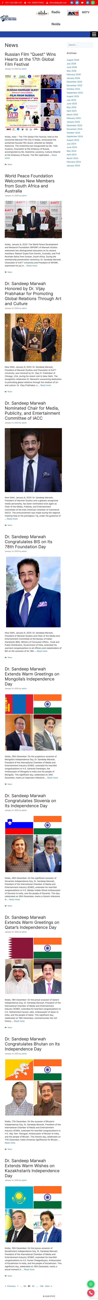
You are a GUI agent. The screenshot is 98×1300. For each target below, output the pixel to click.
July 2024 (71, 144)
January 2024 (73, 165)
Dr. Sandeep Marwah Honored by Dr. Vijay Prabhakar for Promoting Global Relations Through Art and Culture (33, 293)
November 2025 (74, 85)
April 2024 (72, 154)
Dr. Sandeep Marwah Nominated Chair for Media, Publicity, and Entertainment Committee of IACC (32, 411)
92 (33, 1286)
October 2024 (73, 133)
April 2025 (71, 111)
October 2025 (73, 89)
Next (48, 1286)
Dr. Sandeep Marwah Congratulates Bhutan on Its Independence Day (32, 1043)
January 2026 (73, 78)
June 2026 (72, 67)
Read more (32, 265)
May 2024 (71, 151)
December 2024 (74, 125)
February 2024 (74, 162)
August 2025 (73, 96)
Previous (10, 1286)
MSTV (85, 12)
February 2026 (74, 74)
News (10, 164)
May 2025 (71, 107)
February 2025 (74, 118)
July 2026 (71, 63)
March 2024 (72, 158)
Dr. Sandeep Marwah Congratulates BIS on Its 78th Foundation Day (28, 541)
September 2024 (75, 136)
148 (42, 1286)
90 (25, 1286)
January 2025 (73, 122)
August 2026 (73, 60)
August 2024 (73, 140)
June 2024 (72, 147)
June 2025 (72, 103)
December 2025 (74, 82)
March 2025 (72, 114)
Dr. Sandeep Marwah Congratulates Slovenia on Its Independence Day (30, 800)
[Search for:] (80, 45)
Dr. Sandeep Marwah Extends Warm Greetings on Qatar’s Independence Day (32, 922)
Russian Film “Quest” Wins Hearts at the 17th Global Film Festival (30, 59)
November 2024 (74, 129)
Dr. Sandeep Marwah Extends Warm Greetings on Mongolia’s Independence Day (32, 676)
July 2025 (71, 100)
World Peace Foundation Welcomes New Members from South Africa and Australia (29, 183)
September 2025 (75, 93)
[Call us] (90, 1292)
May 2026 (71, 71)
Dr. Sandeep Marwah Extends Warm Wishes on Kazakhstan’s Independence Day (32, 1168)
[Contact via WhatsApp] (90, 1283)
